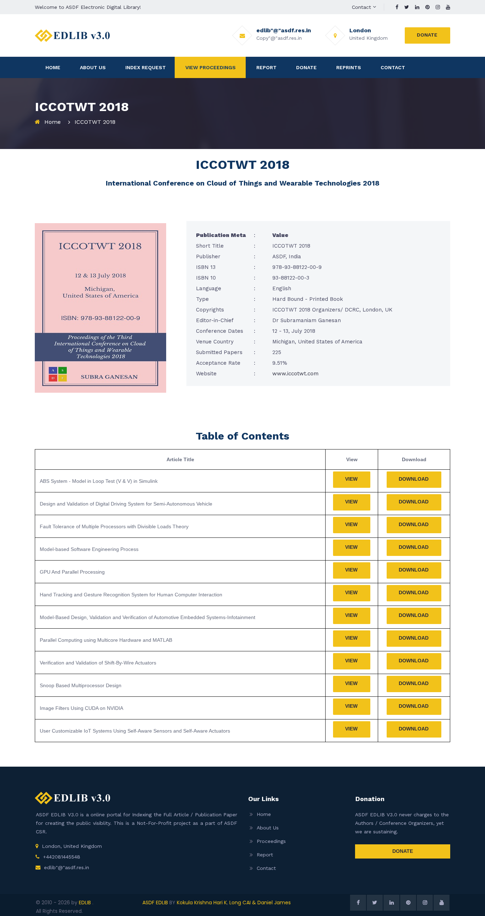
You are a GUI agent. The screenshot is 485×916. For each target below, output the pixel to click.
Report (266, 67)
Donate (427, 35)
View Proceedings (210, 67)
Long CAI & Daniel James (260, 902)
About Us (93, 67)
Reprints (348, 67)
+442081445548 (61, 857)
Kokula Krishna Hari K (202, 902)
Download (414, 479)
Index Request (145, 67)
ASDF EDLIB (155, 902)
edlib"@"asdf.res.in (66, 867)
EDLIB (85, 902)
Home (52, 67)
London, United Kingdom (72, 846)
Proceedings (271, 841)
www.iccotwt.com (295, 373)
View (351, 479)
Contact (361, 7)
